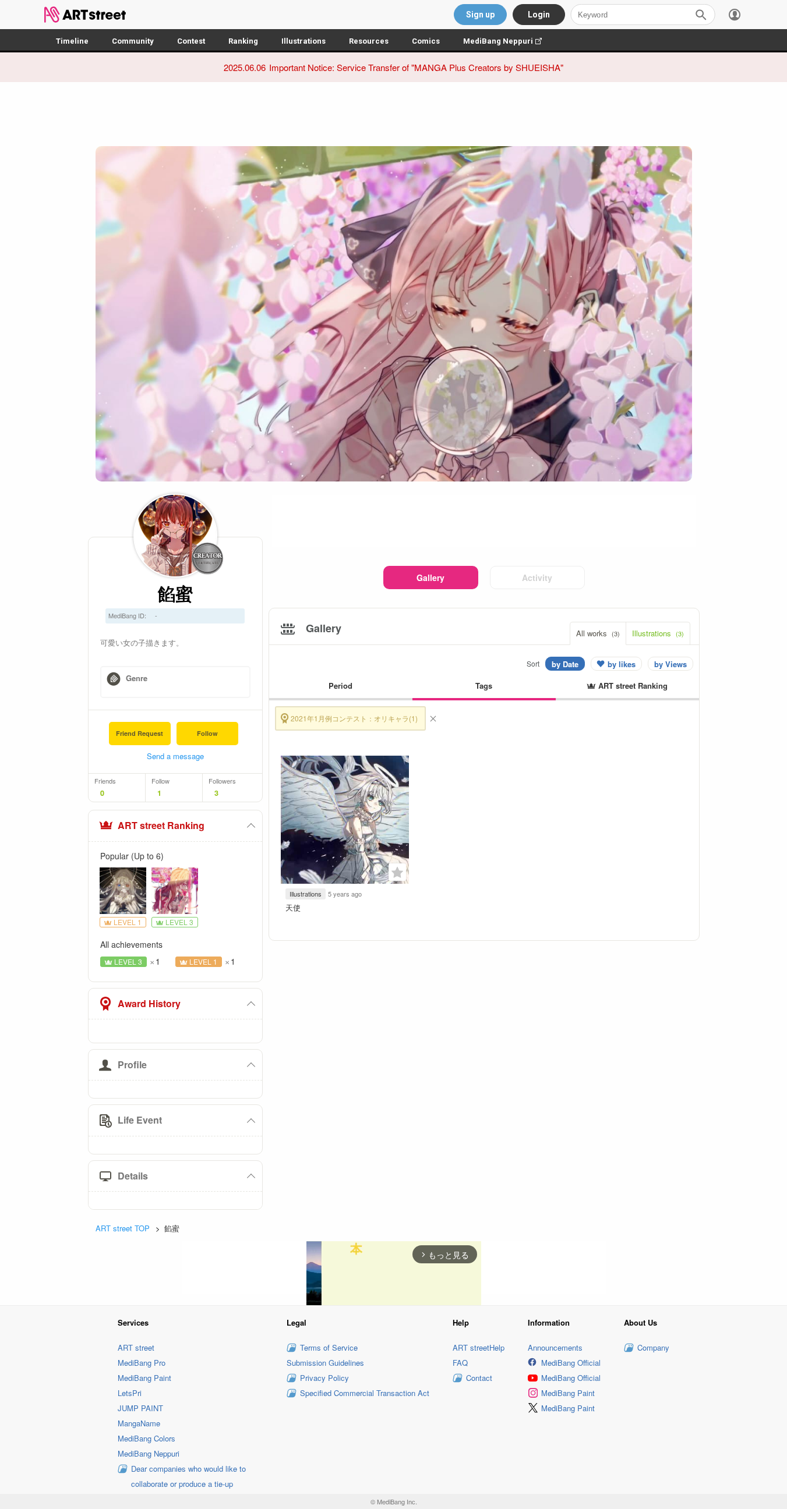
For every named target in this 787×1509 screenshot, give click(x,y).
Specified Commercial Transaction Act (364, 1392)
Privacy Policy (324, 1377)
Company (653, 1347)
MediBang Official (571, 1362)
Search (700, 14)
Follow (207, 733)
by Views (670, 664)
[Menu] (734, 14)
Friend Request (139, 733)
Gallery (430, 577)
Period (340, 685)
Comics (426, 41)
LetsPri (130, 1392)
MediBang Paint (144, 1377)
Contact (479, 1377)
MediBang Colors (146, 1438)
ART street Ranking (161, 825)
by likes (622, 664)
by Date (565, 664)
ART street (136, 1347)
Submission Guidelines (325, 1362)
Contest (191, 41)
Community (133, 41)
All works (598, 633)
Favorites (397, 872)
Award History (149, 1003)
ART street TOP (123, 1228)
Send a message (175, 755)
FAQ (460, 1362)
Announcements (555, 1347)
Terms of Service (329, 1347)
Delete (433, 718)
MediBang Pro (141, 1362)
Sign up (480, 14)
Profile (132, 1064)
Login (539, 14)
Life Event (140, 1120)
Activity (537, 577)
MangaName (139, 1423)
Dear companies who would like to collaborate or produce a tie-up (188, 1476)
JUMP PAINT (140, 1408)
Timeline (72, 41)
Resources (369, 41)
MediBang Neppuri (508, 41)
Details (133, 1175)
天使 (293, 907)
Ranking (243, 41)
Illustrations (303, 41)
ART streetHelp (478, 1347)
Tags (483, 685)
